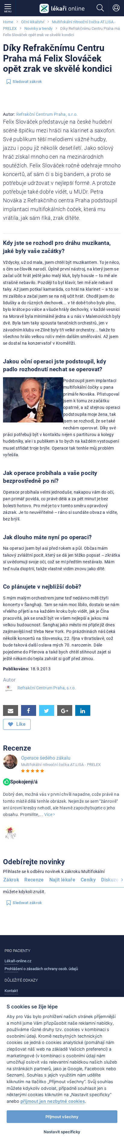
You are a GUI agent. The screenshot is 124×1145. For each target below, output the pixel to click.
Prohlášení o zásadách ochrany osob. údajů (41, 968)
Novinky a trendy (38, 28)
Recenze (34, 880)
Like (20, 724)
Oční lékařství (32, 22)
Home (8, 22)
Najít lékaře (62, 880)
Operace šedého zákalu (45, 758)
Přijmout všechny (62, 1116)
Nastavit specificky (62, 1131)
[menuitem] (12, 880)
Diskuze (110, 880)
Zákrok (11, 880)
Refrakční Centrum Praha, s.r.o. (47, 114)
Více (49, 814)
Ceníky (88, 880)
